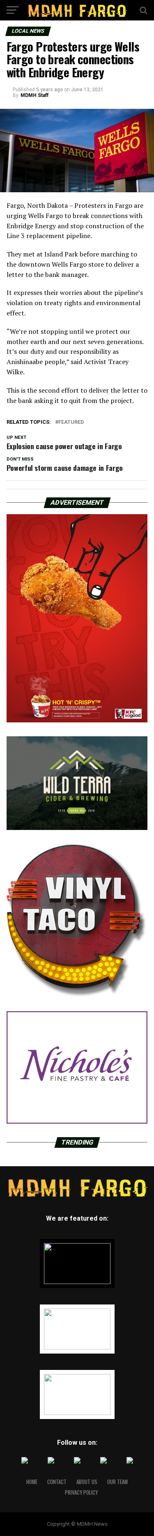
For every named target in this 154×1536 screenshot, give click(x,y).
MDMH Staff (34, 95)
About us (86, 1482)
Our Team (117, 1482)
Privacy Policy (81, 1492)
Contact (57, 1482)
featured (71, 422)
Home (31, 1482)
